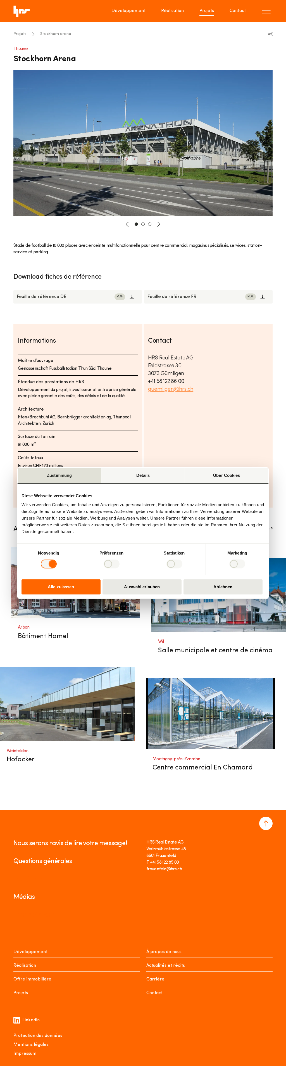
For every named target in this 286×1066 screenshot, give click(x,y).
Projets (206, 11)
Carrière (155, 979)
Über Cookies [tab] (226, 475)
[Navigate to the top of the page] (266, 823)
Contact (238, 11)
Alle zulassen (61, 586)
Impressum (24, 1053)
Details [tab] (143, 475)
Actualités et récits (165, 965)
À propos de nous (164, 952)
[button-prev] (127, 224)
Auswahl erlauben (142, 586)
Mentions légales (31, 1045)
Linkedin (31, 1020)
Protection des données (37, 1036)
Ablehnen (222, 586)
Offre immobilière (32, 979)
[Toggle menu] (267, 11)
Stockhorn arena (55, 34)
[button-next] (158, 224)
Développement (128, 11)
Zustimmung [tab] (59, 475)
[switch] (112, 564)
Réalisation (172, 11)
